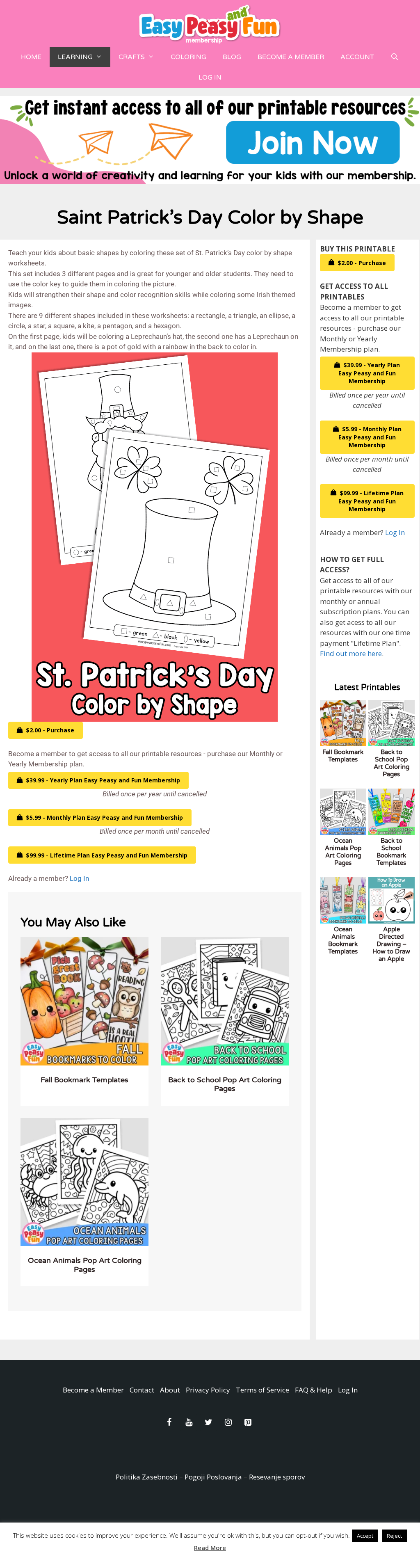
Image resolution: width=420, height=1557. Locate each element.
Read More (210, 1547)
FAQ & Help (313, 1390)
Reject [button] (394, 1535)
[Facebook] (169, 1422)
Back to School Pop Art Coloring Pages (224, 1084)
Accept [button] (365, 1535)
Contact (142, 1390)
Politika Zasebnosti (147, 1477)
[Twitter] (208, 1422)
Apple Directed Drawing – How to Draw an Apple (391, 944)
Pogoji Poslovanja (213, 1477)
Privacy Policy (208, 1390)
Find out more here (351, 653)
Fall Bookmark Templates (84, 1079)
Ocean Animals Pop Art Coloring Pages (85, 1265)
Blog (232, 57)
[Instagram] (228, 1422)
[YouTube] (188, 1422)
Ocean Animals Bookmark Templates (343, 940)
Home (31, 57)
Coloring (188, 57)
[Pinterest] (248, 1422)
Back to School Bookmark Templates (391, 852)
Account (357, 57)
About (170, 1390)
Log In (210, 77)
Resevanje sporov (277, 1477)
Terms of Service (262, 1390)
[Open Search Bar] (394, 57)
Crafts (132, 57)
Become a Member (291, 57)
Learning (75, 57)
